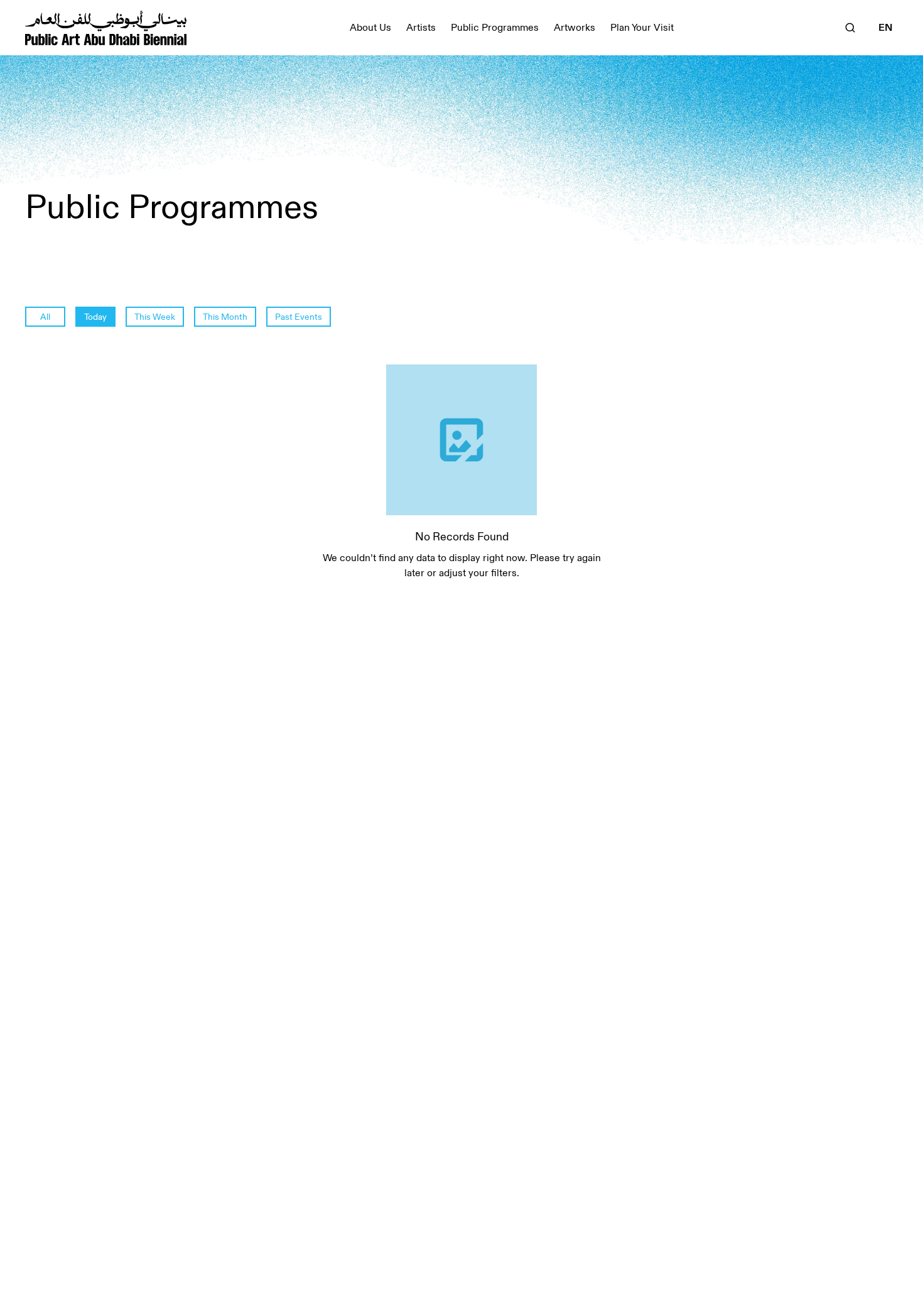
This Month (225, 316)
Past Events (298, 316)
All (45, 316)
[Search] (850, 27)
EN (885, 27)
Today (95, 316)
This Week (154, 316)
